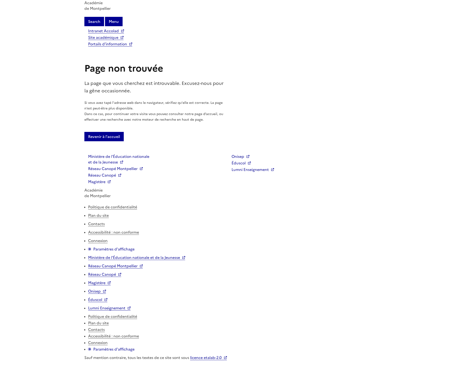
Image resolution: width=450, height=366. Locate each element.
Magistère (96, 182)
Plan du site (98, 215)
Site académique (103, 37)
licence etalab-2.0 (206, 357)
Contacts (96, 224)
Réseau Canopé (102, 175)
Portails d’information (107, 44)
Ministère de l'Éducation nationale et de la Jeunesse (118, 159)
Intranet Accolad (103, 31)
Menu (114, 21)
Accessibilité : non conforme (113, 232)
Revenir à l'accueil (104, 136)
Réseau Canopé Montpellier (113, 168)
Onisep (238, 156)
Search (94, 21)
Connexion (98, 240)
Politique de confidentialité (112, 207)
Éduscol (239, 163)
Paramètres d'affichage (114, 249)
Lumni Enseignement (250, 169)
